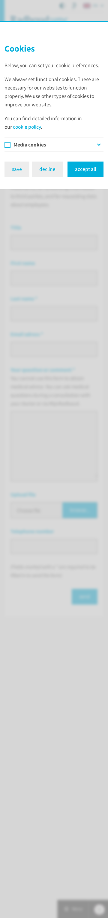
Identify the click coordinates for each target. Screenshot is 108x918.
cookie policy (27, 127)
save (17, 169)
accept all (85, 169)
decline (47, 169)
